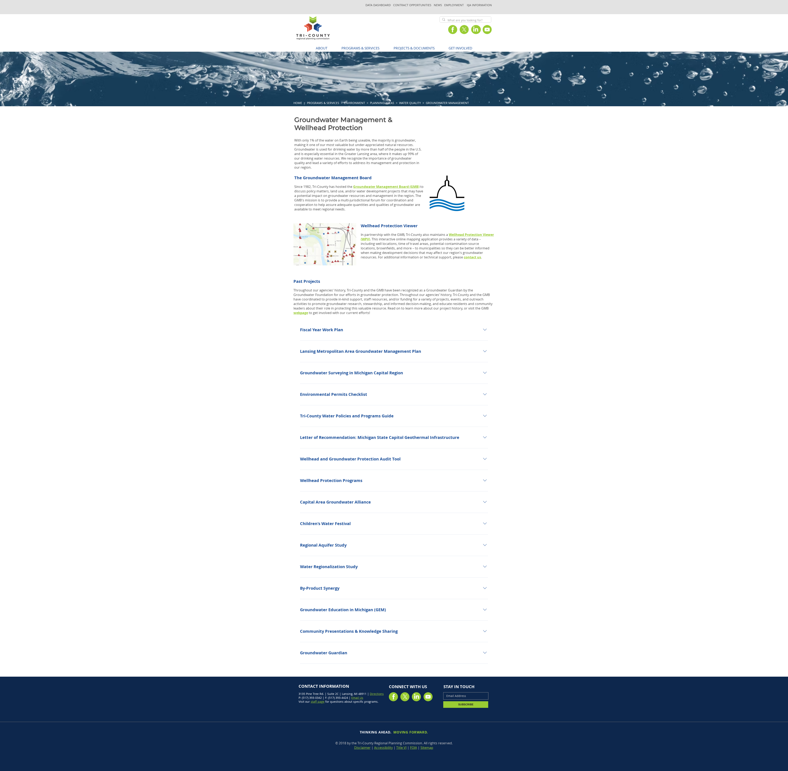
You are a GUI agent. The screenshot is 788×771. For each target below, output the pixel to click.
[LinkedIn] (476, 29)
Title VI (401, 747)
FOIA (413, 747)
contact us (472, 257)
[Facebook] (453, 29)
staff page (317, 702)
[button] (360, 48)
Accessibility (383, 747)
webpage (300, 313)
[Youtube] (487, 29)
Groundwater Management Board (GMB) (386, 186)
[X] (464, 29)
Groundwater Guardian (444, 290)
